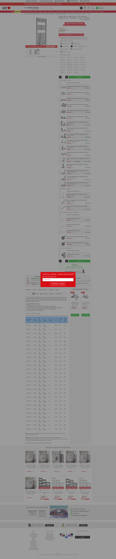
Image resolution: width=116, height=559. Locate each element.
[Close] (74, 273)
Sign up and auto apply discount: (49, 276)
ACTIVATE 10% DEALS (58, 284)
